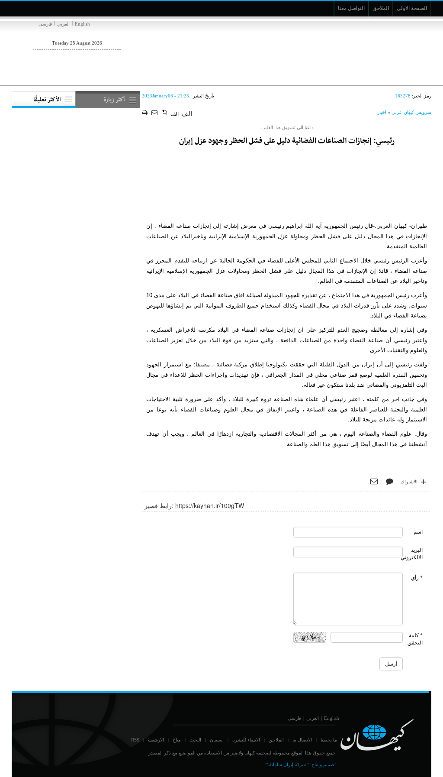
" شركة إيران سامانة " (287, 764)
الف (174, 114)
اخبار (381, 112)
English (82, 23)
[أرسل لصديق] (155, 113)
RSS (135, 739)
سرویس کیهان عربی (411, 112)
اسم (418, 532)
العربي (63, 23)
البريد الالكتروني (412, 553)
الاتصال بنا (302, 739)
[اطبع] (145, 113)
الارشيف (156, 739)
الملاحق (276, 739)
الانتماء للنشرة (246, 739)
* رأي (417, 578)
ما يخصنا (329, 739)
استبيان (217, 739)
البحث (195, 739)
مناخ (177, 739)
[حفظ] (165, 113)
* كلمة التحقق (415, 639)
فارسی (45, 23)
